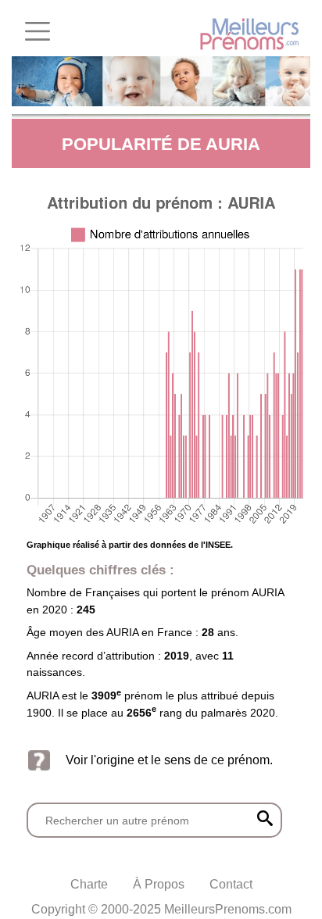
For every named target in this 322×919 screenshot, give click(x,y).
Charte (89, 884)
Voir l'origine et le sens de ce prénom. (169, 760)
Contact (230, 884)
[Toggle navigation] (38, 31)
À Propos (158, 884)
